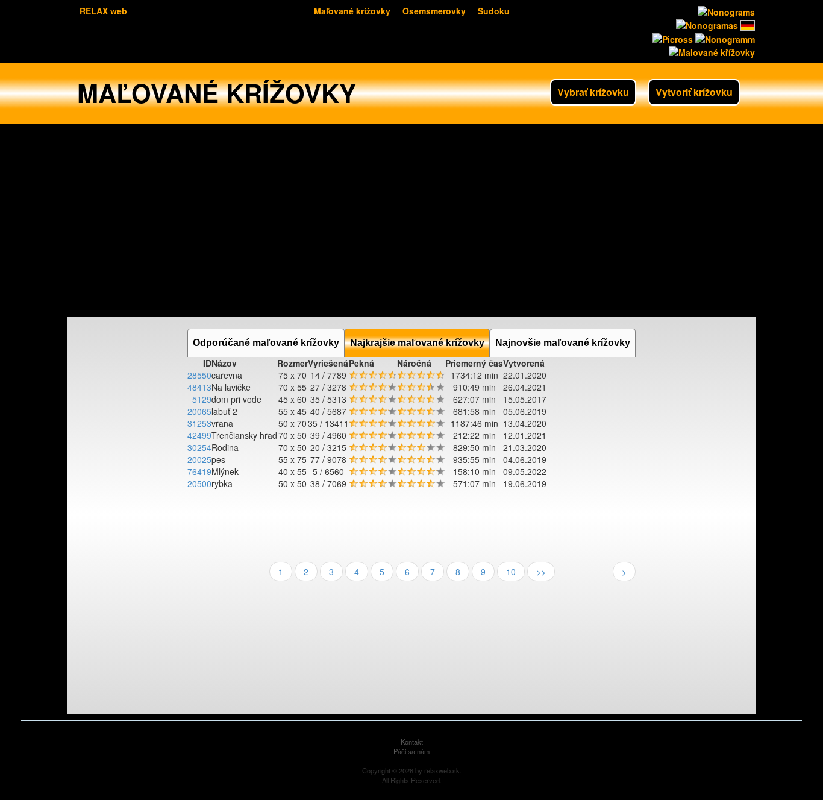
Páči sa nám (411, 751)
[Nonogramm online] (746, 24)
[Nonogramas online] (706, 24)
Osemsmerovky (434, 11)
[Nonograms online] (725, 11)
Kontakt (412, 741)
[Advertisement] (411, 220)
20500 (199, 483)
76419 (199, 471)
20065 (199, 411)
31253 (199, 423)
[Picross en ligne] (671, 37)
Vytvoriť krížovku (694, 92)
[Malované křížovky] (710, 51)
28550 (199, 375)
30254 (199, 447)
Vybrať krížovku (593, 92)
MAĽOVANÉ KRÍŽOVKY (216, 93)
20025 (199, 459)
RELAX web (103, 11)
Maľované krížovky (352, 11)
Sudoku (494, 11)
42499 (199, 435)
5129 (201, 399)
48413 (199, 387)
